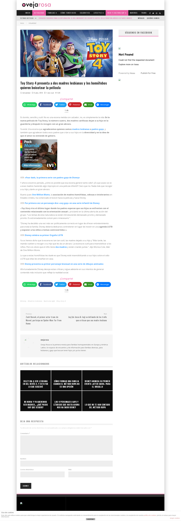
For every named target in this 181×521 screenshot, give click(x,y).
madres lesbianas (81, 129)
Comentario (25, 433)
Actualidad (39, 13)
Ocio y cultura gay (116, 13)
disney (23, 301)
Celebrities (85, 13)
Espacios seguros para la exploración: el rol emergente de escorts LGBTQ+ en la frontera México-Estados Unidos (85, 18)
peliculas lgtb (50, 301)
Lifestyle (98, 13)
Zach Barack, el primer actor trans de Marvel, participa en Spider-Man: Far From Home (44, 319)
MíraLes (141, 18)
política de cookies (150, 515)
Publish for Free (148, 73)
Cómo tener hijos (68, 13)
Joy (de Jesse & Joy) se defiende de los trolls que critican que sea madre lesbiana (87, 317)
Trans (144, 13)
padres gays (98, 129)
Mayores (134, 13)
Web (70, 470)
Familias (51, 13)
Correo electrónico (27, 470)
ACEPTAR (90, 519)
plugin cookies (175, 518)
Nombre (23, 459)
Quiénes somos (153, 18)
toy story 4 (62, 301)
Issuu (132, 73)
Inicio (28, 13)
